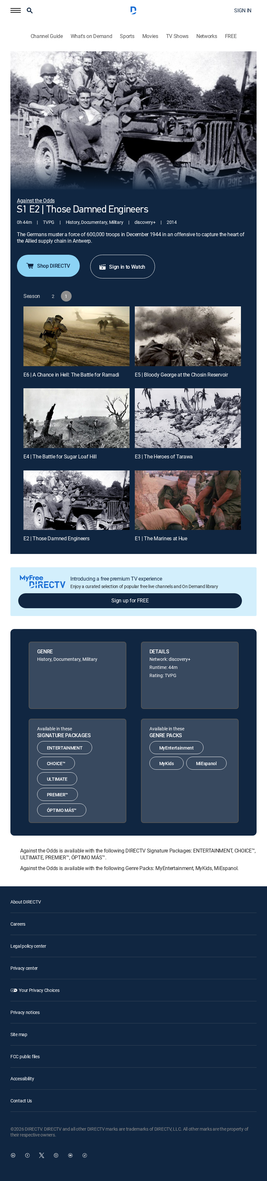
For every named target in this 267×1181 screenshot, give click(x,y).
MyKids (166, 763)
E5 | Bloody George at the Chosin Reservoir (181, 374)
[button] (15, 10)
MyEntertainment (176, 748)
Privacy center (24, 968)
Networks (206, 36)
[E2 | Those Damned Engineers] (76, 500)
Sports (127, 36)
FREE (231, 36)
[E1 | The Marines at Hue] (188, 500)
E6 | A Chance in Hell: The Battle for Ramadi (71, 374)
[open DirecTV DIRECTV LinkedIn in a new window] (13, 1155)
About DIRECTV (25, 902)
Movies (150, 36)
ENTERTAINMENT (65, 748)
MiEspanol (206, 763)
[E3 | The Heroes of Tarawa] (188, 418)
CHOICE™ (56, 763)
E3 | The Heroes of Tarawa (164, 456)
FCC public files (25, 1056)
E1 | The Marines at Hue (161, 538)
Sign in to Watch (127, 266)
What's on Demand (91, 36)
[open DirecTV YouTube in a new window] (70, 1155)
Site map (18, 1034)
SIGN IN (242, 10)
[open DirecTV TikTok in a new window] (84, 1155)
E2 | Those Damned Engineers (56, 538)
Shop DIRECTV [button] (53, 265)
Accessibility (22, 1078)
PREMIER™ (57, 794)
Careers (17, 924)
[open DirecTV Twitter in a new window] (41, 1155)
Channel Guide (47, 36)
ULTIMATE (57, 779)
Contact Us (21, 1101)
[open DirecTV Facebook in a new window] (27, 1155)
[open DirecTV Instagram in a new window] (56, 1155)
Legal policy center (28, 946)
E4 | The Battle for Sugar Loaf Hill (60, 456)
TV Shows (177, 36)
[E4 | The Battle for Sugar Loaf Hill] (76, 418)
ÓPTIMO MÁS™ (62, 810)
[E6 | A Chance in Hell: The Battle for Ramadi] (76, 336)
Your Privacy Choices (39, 990)
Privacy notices (25, 1012)
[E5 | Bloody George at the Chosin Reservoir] (188, 336)
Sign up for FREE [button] (129, 600)
